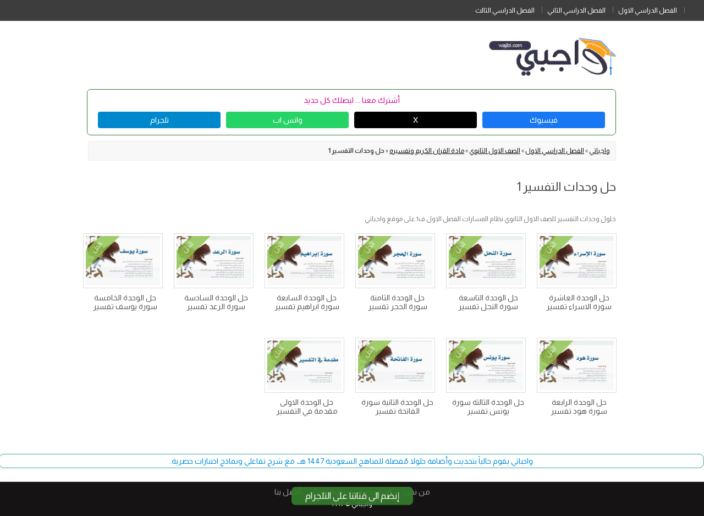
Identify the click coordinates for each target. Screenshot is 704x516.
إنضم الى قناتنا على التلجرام (352, 496)
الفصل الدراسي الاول (647, 10)
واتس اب (287, 120)
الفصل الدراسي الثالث (505, 10)
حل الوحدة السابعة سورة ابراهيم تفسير (306, 302)
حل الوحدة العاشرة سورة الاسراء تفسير (579, 302)
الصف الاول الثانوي (494, 151)
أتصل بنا (287, 491)
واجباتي (599, 151)
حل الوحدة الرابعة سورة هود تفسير (579, 406)
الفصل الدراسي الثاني (576, 10)
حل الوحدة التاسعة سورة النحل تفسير (488, 302)
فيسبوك (544, 120)
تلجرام (159, 120)
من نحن (417, 491)
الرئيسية (694, 8)
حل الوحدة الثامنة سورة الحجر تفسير (397, 302)
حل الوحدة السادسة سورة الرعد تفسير (216, 302)
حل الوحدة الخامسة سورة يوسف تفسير (125, 302)
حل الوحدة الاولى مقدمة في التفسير (307, 406)
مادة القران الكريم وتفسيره (426, 151)
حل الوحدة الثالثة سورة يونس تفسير (488, 406)
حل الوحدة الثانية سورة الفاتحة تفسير (397, 406)
